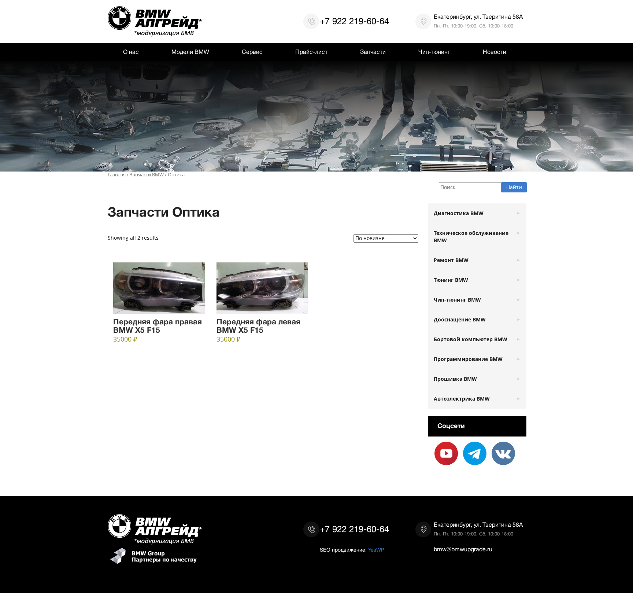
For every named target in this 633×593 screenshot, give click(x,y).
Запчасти (373, 52)
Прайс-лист (311, 52)
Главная (117, 175)
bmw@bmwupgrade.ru (463, 549)
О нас (131, 52)
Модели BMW (190, 52)
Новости (494, 52)
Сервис (252, 52)
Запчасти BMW (147, 175)
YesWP (376, 550)
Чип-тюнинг (434, 52)
